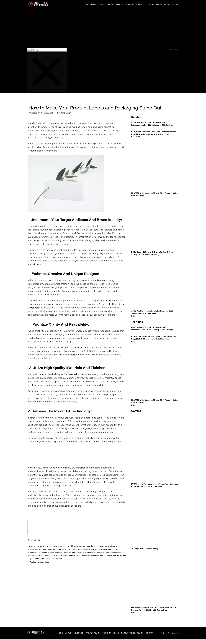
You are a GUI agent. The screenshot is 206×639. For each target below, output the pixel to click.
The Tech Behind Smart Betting (145, 549)
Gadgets (130, 4)
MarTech (120, 4)
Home (60, 633)
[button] (47, 27)
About (68, 633)
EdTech (102, 4)
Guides (139, 4)
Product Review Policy (132, 633)
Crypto (111, 4)
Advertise (78, 633)
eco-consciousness (76, 374)
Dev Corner (173, 4)
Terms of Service (111, 633)
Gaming (93, 4)
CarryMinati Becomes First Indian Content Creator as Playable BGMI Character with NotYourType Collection (154, 134)
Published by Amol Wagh (39, 562)
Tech (86, 4)
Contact (149, 633)
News (151, 4)
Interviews (161, 4)
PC (146, 4)
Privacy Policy (93, 633)
